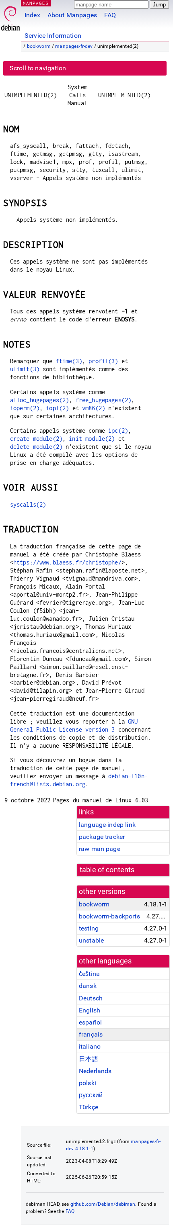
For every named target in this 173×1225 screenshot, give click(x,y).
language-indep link (107, 824)
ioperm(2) (24, 408)
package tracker (102, 837)
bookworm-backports (109, 916)
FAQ (110, 15)
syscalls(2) (28, 504)
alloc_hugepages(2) (39, 400)
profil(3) (103, 361)
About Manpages (72, 15)
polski (87, 1083)
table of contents (107, 870)
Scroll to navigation (38, 68)
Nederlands (95, 1071)
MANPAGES (36, 3)
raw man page (99, 849)
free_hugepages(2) (104, 400)
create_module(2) (36, 438)
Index (32, 15)
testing (89, 928)
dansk (88, 986)
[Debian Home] (10, 16)
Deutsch (91, 998)
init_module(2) (92, 438)
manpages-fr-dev (74, 46)
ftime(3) (69, 361)
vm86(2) (93, 408)
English (89, 1010)
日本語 (88, 1059)
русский (91, 1095)
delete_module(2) (36, 446)
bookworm (39, 46)
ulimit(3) (24, 369)
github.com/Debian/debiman (103, 1204)
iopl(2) (57, 408)
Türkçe (88, 1107)
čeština (89, 974)
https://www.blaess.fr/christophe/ (67, 562)
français (91, 1034)
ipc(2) (118, 430)
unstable (91, 940)
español (90, 1022)
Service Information (53, 35)
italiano (90, 1046)
